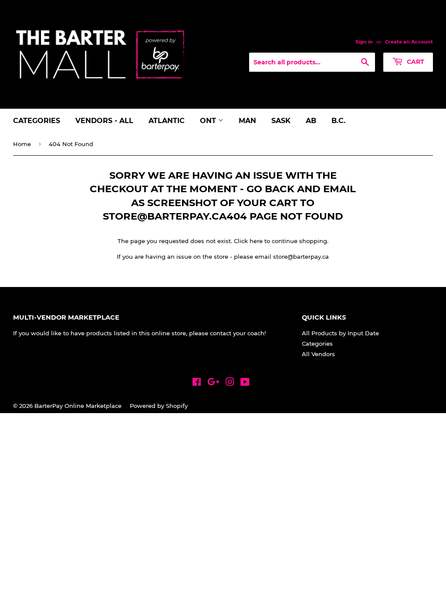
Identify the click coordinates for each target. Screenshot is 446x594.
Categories (36, 121)
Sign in (364, 42)
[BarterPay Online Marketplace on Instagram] (230, 383)
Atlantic (167, 121)
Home (22, 143)
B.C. (338, 121)
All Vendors (318, 353)
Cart (414, 62)
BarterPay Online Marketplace (78, 405)
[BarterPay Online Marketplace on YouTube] (245, 383)
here (256, 240)
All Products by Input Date (340, 333)
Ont (209, 121)
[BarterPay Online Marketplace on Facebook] (196, 383)
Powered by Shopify (159, 405)
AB (311, 121)
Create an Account (409, 42)
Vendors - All (104, 121)
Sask (281, 121)
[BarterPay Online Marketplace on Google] (213, 383)
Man (247, 121)
